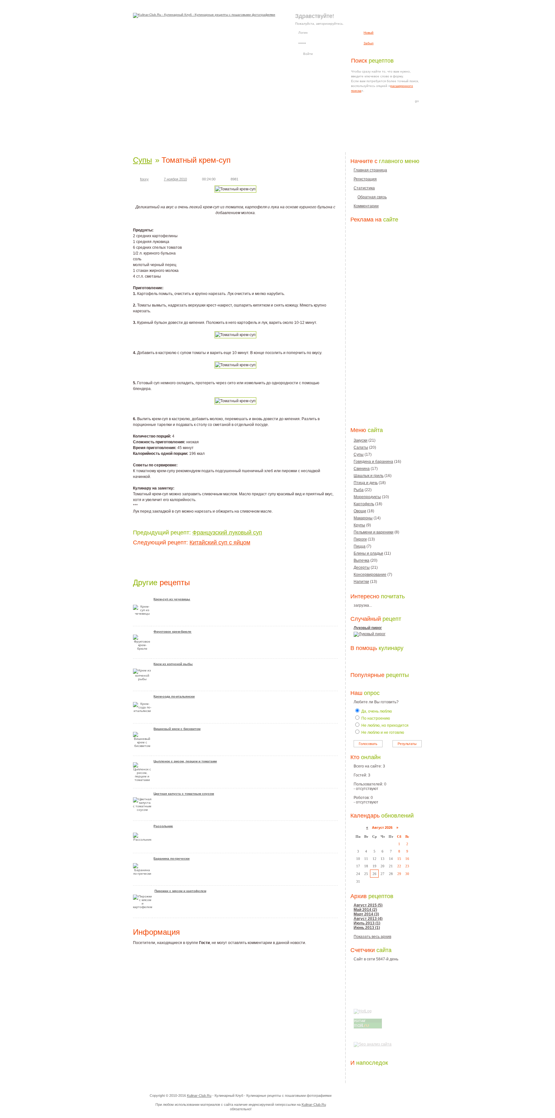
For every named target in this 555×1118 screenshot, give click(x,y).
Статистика (364, 188)
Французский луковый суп (227, 532)
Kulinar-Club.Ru (199, 1095)
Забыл (369, 43)
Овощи (360, 511)
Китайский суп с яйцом (219, 542)
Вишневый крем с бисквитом (177, 729)
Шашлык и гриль (368, 475)
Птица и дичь (366, 483)
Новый (369, 32)
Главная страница (370, 170)
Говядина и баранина (373, 461)
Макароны (363, 518)
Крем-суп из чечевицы (172, 599)
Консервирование (370, 574)
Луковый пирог (368, 628)
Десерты (362, 567)
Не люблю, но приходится (384, 725)
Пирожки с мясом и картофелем (180, 891)
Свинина (362, 468)
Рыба (359, 490)
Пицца (360, 546)
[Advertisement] (277, 134)
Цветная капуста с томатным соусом (184, 793)
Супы (142, 160)
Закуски (360, 440)
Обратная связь (372, 197)
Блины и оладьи (368, 553)
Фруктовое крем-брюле (172, 631)
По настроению (375, 718)
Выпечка (361, 560)
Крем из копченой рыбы (173, 664)
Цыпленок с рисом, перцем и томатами (185, 761)
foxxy (144, 179)
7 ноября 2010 (175, 179)
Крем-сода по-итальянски (174, 696)
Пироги (360, 539)
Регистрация (365, 179)
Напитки (361, 581)
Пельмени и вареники (373, 532)
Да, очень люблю (376, 711)
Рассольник (163, 826)
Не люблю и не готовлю (382, 732)
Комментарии (366, 206)
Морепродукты (367, 497)
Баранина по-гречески (171, 858)
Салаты (361, 447)
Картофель (364, 504)
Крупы (359, 525)
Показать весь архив (372, 936)
